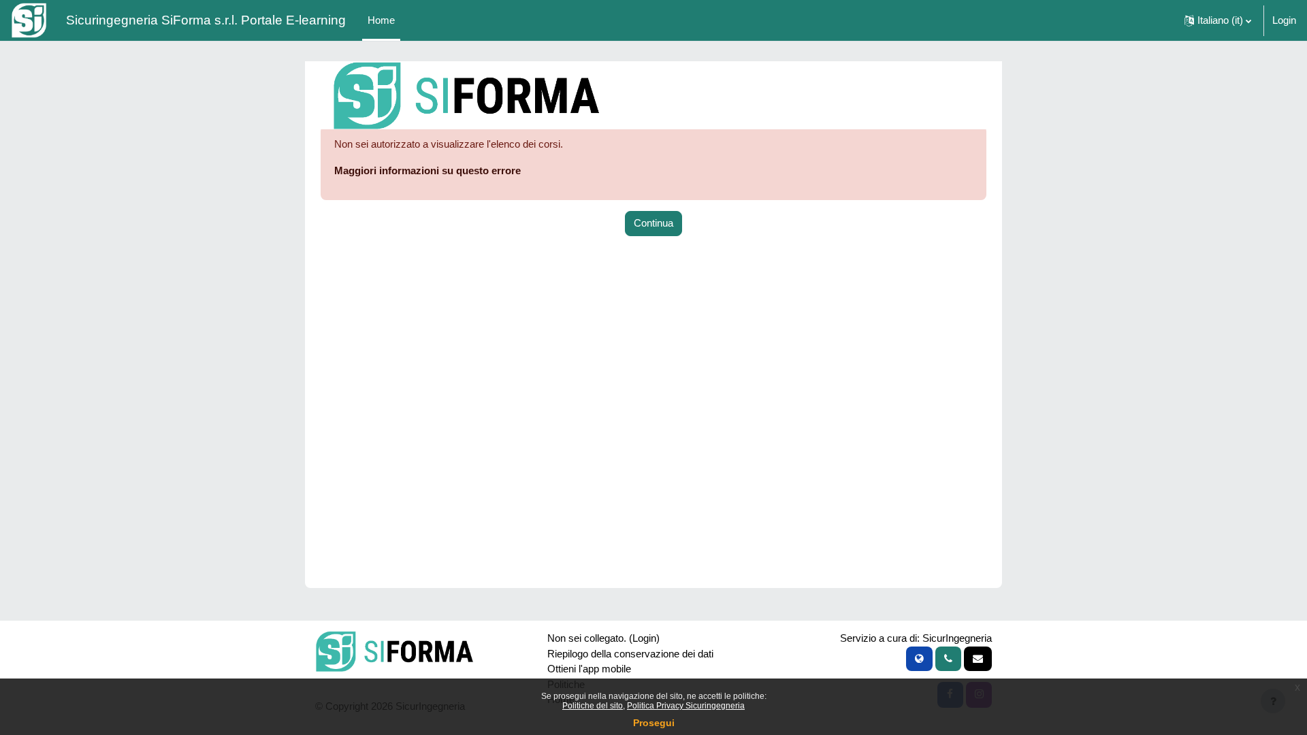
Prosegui (654, 722)
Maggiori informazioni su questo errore (427, 170)
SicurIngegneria (957, 638)
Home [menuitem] (381, 20)
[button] (1218, 20)
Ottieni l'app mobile (589, 668)
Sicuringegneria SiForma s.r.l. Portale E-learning (206, 20)
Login (1284, 20)
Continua (653, 223)
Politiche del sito (592, 705)
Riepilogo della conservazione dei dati (630, 653)
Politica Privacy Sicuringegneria (686, 705)
